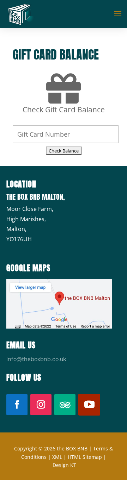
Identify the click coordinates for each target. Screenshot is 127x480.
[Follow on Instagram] (41, 404)
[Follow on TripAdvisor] (64, 404)
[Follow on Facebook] (17, 404)
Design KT (64, 465)
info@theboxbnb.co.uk (36, 359)
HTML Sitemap (85, 457)
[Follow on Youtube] (89, 405)
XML (57, 457)
